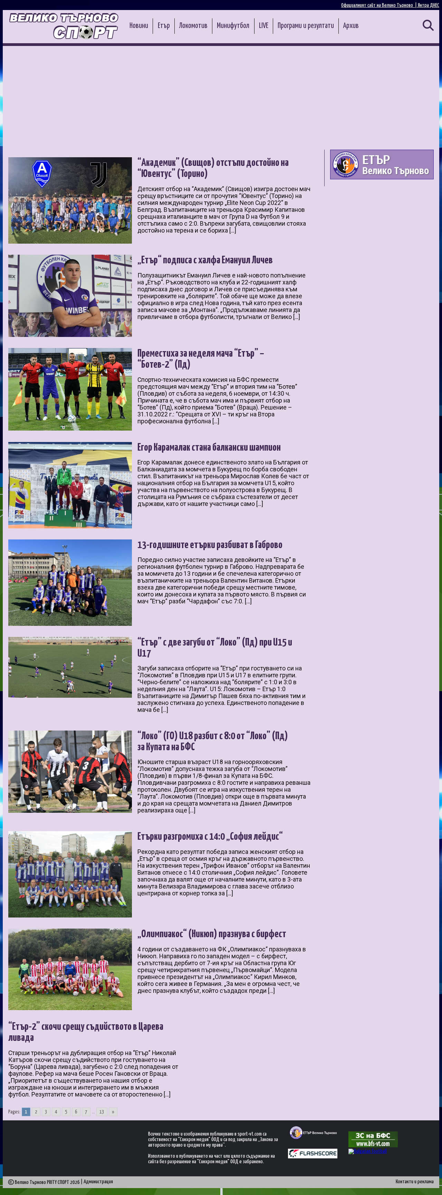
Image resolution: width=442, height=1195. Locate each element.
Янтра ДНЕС (428, 5)
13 (101, 1111)
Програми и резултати (306, 25)
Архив (351, 25)
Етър (164, 25)
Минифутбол (233, 25)
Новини (138, 25)
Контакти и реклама (415, 1181)
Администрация (98, 1181)
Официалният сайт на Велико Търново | (379, 5)
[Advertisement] (221, 97)
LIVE (263, 25)
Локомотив (193, 25)
